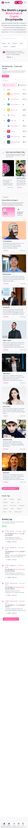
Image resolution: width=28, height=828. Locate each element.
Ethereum (5, 46)
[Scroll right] (24, 174)
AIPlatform (19, 508)
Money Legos (18, 533)
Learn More (10, 57)
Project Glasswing (19, 569)
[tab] (9, 85)
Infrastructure (13, 505)
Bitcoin (21, 43)
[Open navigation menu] (25, 2)
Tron (12, 131)
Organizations (13, 547)
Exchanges (12, 46)
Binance (13, 110)
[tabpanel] (14, 116)
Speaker (19, 499)
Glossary (12, 531)
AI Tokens (15, 43)
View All (4, 76)
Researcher (21, 505)
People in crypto (14, 583)
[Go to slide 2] (24, 219)
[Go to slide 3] (25, 219)
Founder (5, 499)
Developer (5, 502)
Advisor (12, 502)
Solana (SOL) (14, 126)
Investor (5, 505)
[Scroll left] (3, 174)
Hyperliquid (14, 142)
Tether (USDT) (14, 104)
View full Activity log (10, 619)
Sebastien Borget (19, 587)
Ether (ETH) (14, 99)
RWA (10, 511)
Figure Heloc (14, 136)
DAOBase (17, 551)
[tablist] (14, 85)
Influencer (5, 508)
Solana (4, 511)
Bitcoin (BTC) (14, 94)
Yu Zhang (17, 605)
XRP (12, 115)
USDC (12, 120)
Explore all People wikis (9, 488)
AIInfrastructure (18, 511)
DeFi (9, 43)
